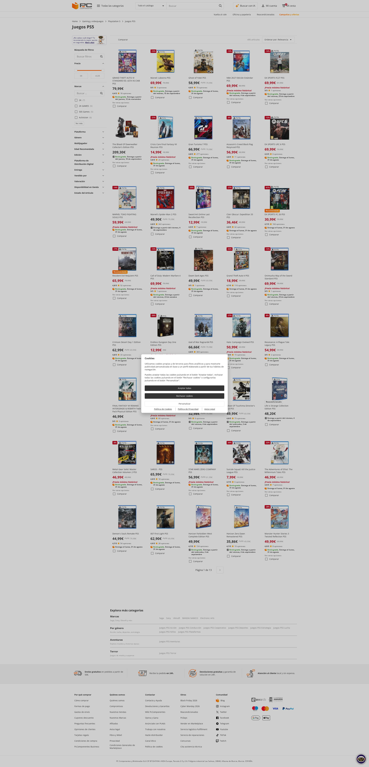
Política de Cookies (163, 409)
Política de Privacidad (188, 409)
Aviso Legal (209, 409)
